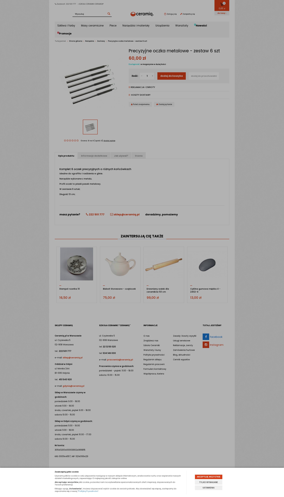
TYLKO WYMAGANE (208, 482)
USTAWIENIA (208, 488)
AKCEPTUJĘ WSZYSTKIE (208, 477)
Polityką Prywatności (88, 491)
